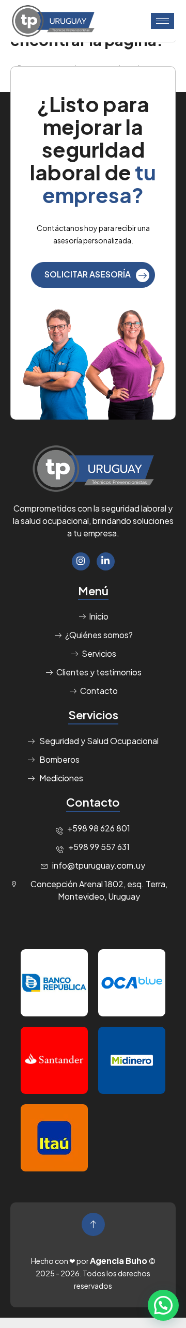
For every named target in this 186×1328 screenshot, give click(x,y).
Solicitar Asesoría (87, 274)
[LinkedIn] (106, 561)
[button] (163, 1305)
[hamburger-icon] (162, 21)
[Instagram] (81, 561)
